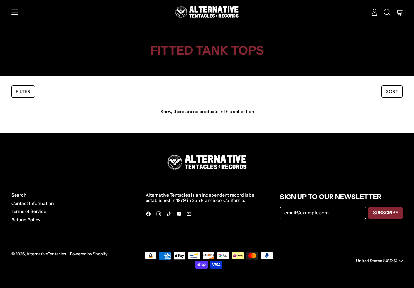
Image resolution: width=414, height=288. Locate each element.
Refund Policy (25, 220)
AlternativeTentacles (46, 253)
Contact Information (32, 203)
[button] (387, 12)
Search (18, 195)
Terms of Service (28, 211)
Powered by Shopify (89, 253)
